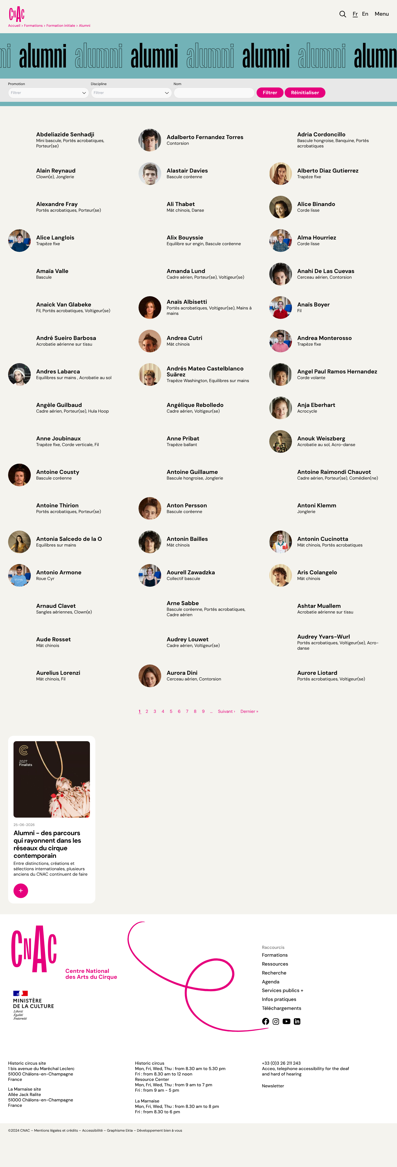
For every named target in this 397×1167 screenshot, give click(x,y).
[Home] (16, 14)
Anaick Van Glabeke (63, 304)
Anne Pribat (183, 438)
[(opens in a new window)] (265, 1021)
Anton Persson (187, 505)
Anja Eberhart (316, 405)
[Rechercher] (342, 14)
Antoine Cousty (57, 472)
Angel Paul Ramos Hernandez (337, 371)
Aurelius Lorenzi (58, 673)
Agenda (271, 982)
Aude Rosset (53, 639)
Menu (382, 14)
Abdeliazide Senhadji (65, 134)
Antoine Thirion (57, 505)
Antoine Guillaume (192, 472)
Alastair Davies (187, 170)
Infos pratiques (279, 999)
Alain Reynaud (56, 170)
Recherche (274, 973)
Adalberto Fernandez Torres (205, 137)
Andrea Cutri (184, 338)
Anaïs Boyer (313, 304)
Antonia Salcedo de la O (69, 539)
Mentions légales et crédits (56, 1130)
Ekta (129, 1130)
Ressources (275, 964)
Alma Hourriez (316, 237)
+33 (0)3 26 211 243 (281, 1063)
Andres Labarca (58, 371)
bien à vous (173, 1130)
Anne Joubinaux (58, 438)
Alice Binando (316, 204)
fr (355, 14)
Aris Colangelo (317, 572)
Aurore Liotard (317, 673)
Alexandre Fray (57, 204)
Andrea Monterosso (324, 338)
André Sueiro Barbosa (66, 338)
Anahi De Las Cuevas (326, 271)
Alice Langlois (55, 237)
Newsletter (273, 1086)
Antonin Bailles (187, 539)
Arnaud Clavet (56, 606)
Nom (177, 84)
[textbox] (21, 93)
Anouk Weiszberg (321, 438)
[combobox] (48, 92)
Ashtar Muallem (319, 606)
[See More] (21, 890)
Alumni (84, 25)
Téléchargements (281, 1008)
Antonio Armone (59, 572)
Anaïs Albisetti (187, 302)
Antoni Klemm (317, 505)
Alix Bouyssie (185, 237)
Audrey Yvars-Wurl (323, 636)
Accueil (14, 25)
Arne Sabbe (183, 603)
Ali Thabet (181, 204)
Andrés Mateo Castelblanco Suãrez (205, 371)
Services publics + (282, 990)
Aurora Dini (182, 673)
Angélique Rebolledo (195, 405)
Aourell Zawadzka (191, 572)
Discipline (99, 84)
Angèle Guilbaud (59, 405)
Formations (33, 25)
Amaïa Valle (52, 271)
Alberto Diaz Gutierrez (328, 170)
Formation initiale (60, 25)
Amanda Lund (186, 271)
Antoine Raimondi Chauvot (334, 472)
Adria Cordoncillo (321, 134)
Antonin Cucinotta (322, 539)
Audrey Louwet (187, 639)
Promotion (16, 84)
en (365, 14)
